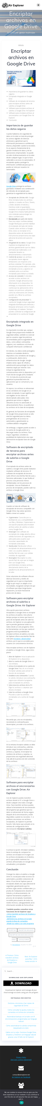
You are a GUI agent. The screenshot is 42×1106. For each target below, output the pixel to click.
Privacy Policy (21, 1057)
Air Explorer (16, 945)
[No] (39, 1098)
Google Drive (11, 186)
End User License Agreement (21, 1060)
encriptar (12, 930)
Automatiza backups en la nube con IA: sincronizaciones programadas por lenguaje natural (21, 1018)
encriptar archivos (26, 930)
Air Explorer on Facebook (21, 1077)
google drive (24, 940)
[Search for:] (21, 971)
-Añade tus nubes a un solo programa (20, 923)
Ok (22, 1103)
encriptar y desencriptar (22, 639)
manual (21, 45)
